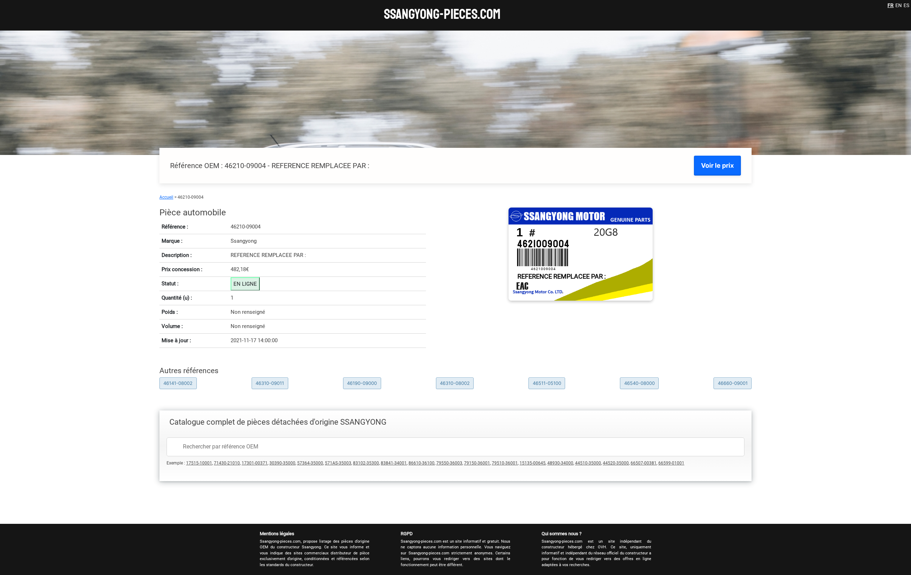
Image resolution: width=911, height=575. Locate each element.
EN (898, 5)
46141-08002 (178, 383)
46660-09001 (733, 383)
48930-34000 (560, 463)
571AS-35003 (338, 463)
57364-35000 (310, 463)
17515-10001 (199, 463)
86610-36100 (422, 463)
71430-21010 (227, 463)
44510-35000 (588, 463)
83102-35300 (366, 463)
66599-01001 (671, 463)
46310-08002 (455, 383)
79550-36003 (449, 463)
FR (891, 5)
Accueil (166, 197)
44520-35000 (616, 463)
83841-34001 (394, 463)
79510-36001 (505, 463)
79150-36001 (477, 463)
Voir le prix (717, 165)
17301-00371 (255, 463)
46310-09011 (270, 383)
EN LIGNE (245, 284)
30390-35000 (282, 463)
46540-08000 (639, 383)
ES (906, 5)
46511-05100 (547, 383)
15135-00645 (533, 463)
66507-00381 (644, 463)
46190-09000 (362, 383)
